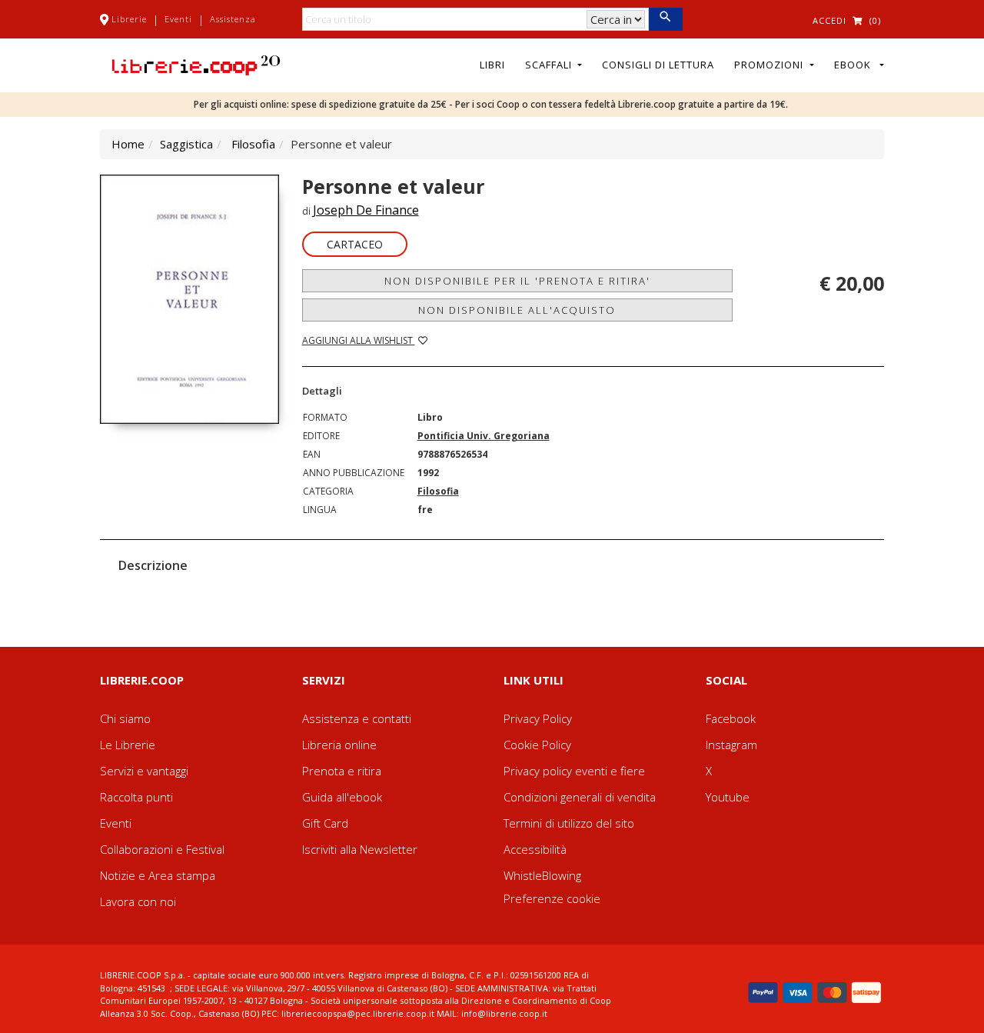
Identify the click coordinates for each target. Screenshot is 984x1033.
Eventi (178, 19)
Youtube (728, 797)
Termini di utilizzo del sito (569, 823)
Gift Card (325, 823)
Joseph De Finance (366, 210)
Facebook (731, 718)
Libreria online (339, 744)
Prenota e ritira (341, 770)
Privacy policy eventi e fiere (574, 770)
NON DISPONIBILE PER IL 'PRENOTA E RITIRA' (517, 281)
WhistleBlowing (542, 875)
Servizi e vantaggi (144, 770)
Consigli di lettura (658, 65)
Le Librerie (127, 744)
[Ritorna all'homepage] (196, 64)
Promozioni (770, 65)
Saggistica (186, 144)
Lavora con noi (138, 901)
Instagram (731, 744)
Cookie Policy (537, 744)
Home (128, 144)
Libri (492, 65)
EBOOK (855, 65)
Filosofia (253, 144)
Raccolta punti (136, 797)
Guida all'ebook (342, 797)
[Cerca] (665, 19)
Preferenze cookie (552, 898)
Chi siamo (125, 718)
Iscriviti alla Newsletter (359, 849)
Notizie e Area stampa (157, 875)
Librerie (129, 19)
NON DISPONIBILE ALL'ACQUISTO (517, 310)
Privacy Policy (538, 718)
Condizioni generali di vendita (580, 797)
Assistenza (233, 19)
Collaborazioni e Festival (162, 849)
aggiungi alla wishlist (358, 340)
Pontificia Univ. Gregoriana (483, 435)
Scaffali (550, 65)
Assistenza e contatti (356, 718)
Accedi (829, 20)
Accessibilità (535, 849)
